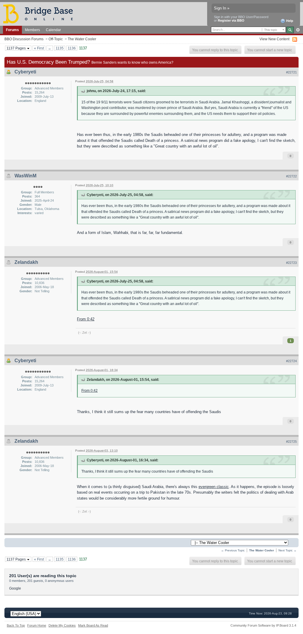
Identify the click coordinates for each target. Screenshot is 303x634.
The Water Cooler (82, 39)
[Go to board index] (40, 13)
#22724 (291, 361)
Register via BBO (231, 20)
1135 (60, 48)
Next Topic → (287, 550)
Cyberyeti (25, 71)
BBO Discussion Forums (23, 39)
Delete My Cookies (62, 625)
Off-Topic (56, 39)
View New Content (274, 39)
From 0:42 (85, 319)
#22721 (291, 72)
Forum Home (36, 625)
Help (289, 21)
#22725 (291, 441)
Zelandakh (26, 262)
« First (39, 48)
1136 (72, 48)
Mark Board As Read (93, 625)
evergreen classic (214, 486)
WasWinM (25, 175)
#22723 (291, 262)
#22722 (291, 176)
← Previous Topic (233, 550)
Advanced (298, 30)
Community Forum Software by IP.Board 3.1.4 (263, 625)
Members (32, 30)
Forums (12, 30)
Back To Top (16, 625)
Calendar (53, 30)
